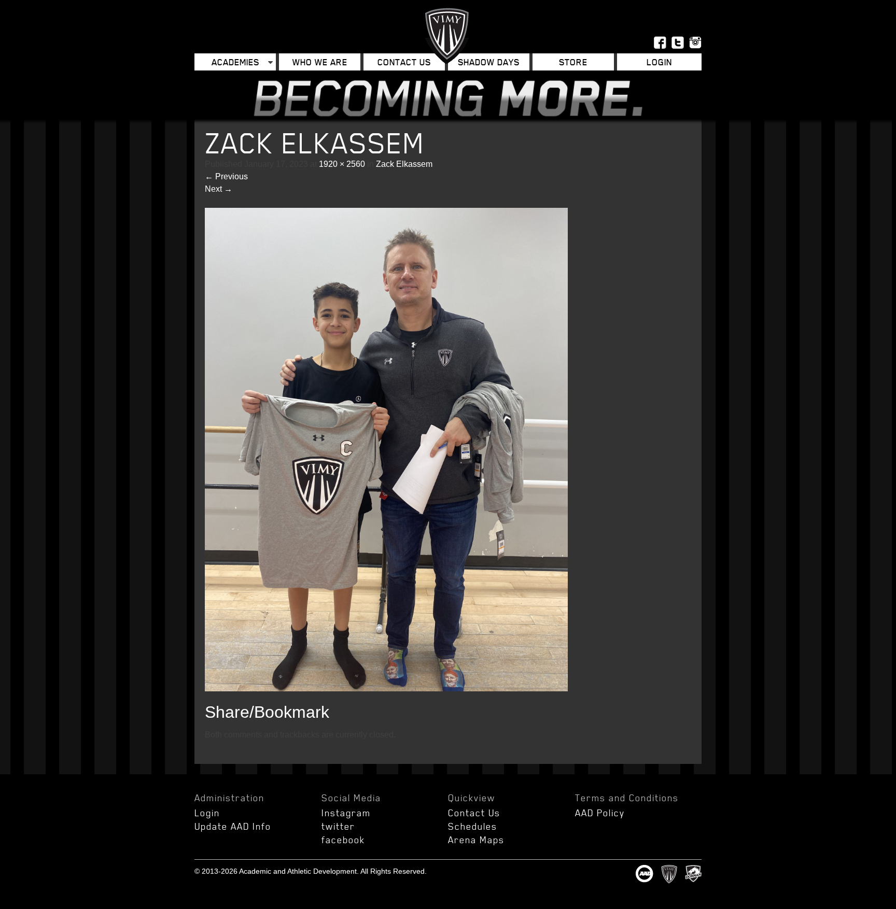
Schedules (472, 826)
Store (573, 61)
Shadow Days (489, 61)
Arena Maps (476, 839)
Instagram (346, 812)
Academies (235, 61)
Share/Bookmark (267, 712)
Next (218, 188)
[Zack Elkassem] (386, 688)
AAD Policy (600, 812)
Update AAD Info (232, 826)
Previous (226, 176)
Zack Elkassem (404, 164)
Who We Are (319, 61)
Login (207, 812)
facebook (343, 839)
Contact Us (404, 61)
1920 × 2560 (342, 164)
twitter (338, 826)
